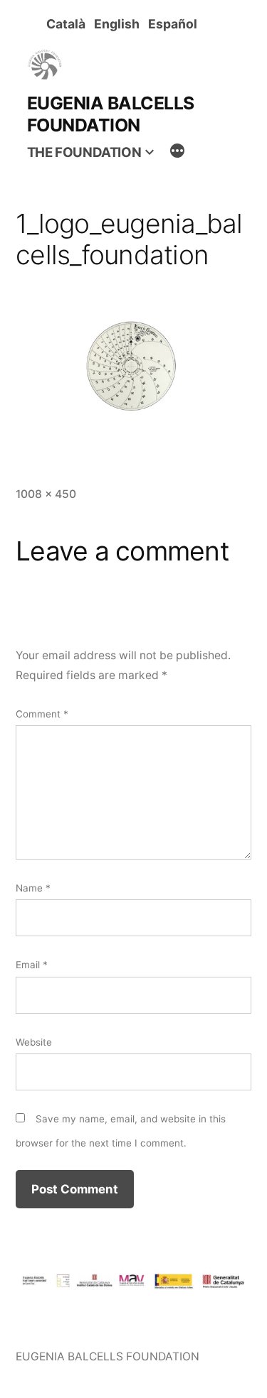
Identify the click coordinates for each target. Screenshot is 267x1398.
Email (32, 964)
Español (175, 23)
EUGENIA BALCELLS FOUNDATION (110, 114)
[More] (177, 152)
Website (34, 1042)
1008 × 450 (46, 494)
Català (68, 23)
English (119, 23)
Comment (42, 714)
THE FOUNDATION (84, 152)
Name (33, 888)
